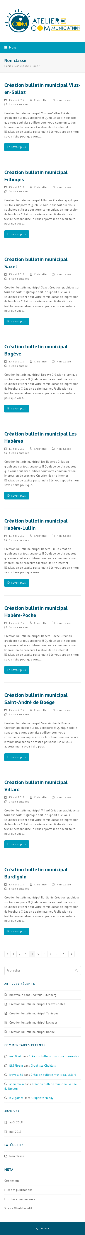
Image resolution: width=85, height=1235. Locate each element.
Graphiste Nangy (42, 1098)
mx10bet (15, 1056)
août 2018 (16, 1122)
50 (65, 954)
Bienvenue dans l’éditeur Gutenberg (32, 995)
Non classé (21, 65)
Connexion (11, 1181)
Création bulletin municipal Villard (53, 1075)
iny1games (16, 1098)
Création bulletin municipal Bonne (32, 1032)
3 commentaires (19, 278)
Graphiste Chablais (43, 1065)
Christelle (40, 100)
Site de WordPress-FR (18, 1208)
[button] (10, 47)
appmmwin (16, 1084)
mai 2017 (15, 1132)
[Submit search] (76, 971)
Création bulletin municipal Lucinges (33, 1022)
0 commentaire (18, 191)
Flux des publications (18, 1190)
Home (8, 65)
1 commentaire (18, 104)
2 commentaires (19, 801)
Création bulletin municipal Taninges (33, 1013)
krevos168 (16, 1075)
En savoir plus (16, 147)
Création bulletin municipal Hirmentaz (54, 1056)
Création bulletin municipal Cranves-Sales (37, 1004)
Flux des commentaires (19, 1199)
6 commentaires (19, 452)
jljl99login (16, 1065)
